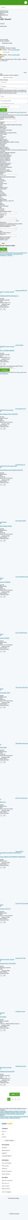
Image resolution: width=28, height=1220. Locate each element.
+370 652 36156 (15, 55)
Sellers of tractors (4, 1116)
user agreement (4, 113)
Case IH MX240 (4, 638)
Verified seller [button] (3, 26)
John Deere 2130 (5, 693)
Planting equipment (11, 1112)
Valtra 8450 (3, 747)
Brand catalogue (6, 1174)
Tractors (2, 1111)
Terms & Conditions (6, 1163)
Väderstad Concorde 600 (7, 1071)
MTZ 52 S (3, 802)
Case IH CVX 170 (5, 909)
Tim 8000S (3, 1017)
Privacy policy (5, 1165)
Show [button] (9, 49)
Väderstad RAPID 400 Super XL (9, 296)
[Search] (25, 7)
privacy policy (20, 112)
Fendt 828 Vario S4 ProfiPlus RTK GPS (11, 470)
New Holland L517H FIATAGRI (9, 414)
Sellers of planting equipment (12, 1118)
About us (4, 1131)
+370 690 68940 (15, 49)
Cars (23, 1114)
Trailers (18, 1112)
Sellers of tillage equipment (16, 1116)
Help (3, 1134)
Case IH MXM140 (5, 582)
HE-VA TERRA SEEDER (7, 350)
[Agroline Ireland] (10, 2)
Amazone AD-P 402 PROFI (8, 963)
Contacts (4, 1136)
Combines (16, 1111)
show (3, 243)
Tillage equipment (9, 1111)
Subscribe (5, 370)
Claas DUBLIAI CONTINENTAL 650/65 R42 (12, 857)
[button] (25, 2)
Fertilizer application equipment (14, 1114)
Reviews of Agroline (7, 1171)
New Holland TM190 (6, 526)
